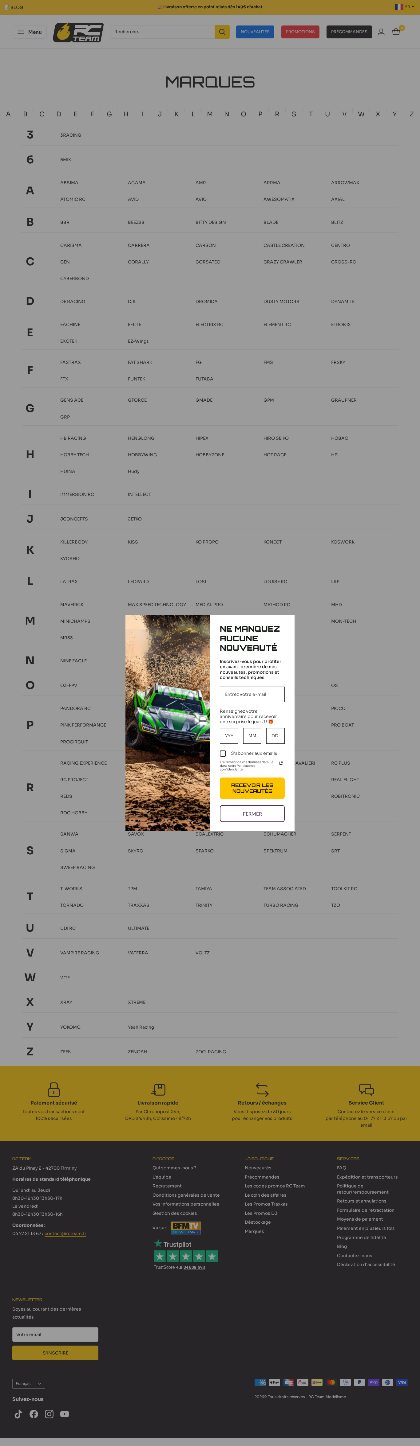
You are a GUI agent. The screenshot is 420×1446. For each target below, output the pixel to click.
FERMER (252, 814)
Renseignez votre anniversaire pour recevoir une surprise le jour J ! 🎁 (248, 716)
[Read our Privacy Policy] (281, 763)
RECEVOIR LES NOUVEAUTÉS (252, 788)
